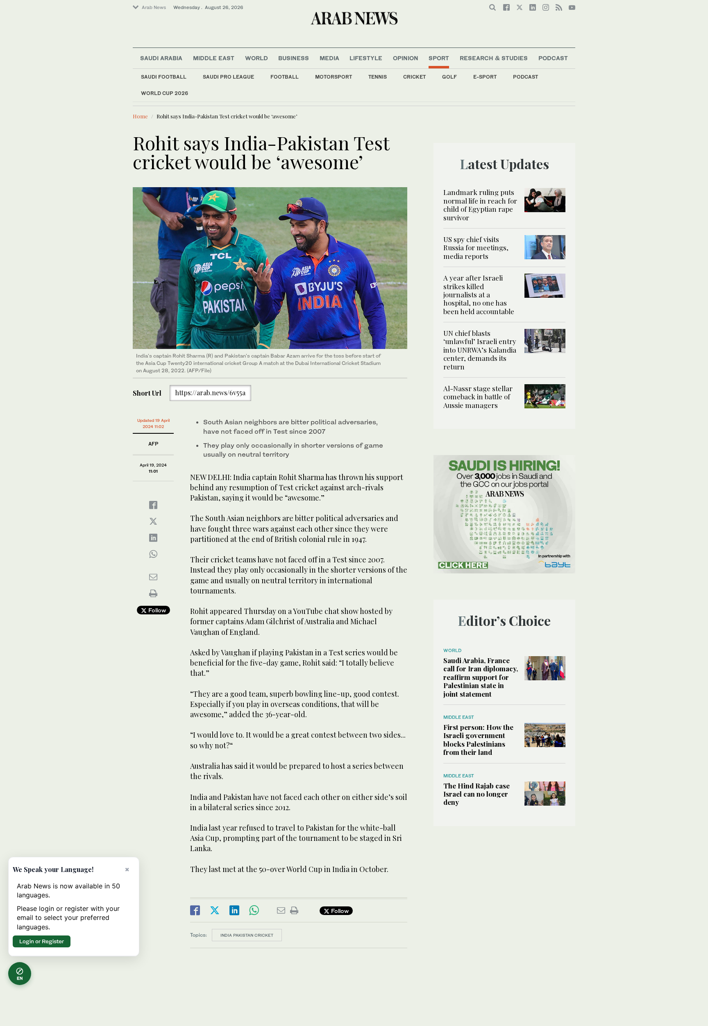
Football (284, 77)
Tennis (377, 77)
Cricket (414, 77)
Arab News (154, 7)
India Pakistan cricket (246, 935)
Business (293, 57)
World (256, 57)
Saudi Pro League (228, 77)
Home (140, 116)
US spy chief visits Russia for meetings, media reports (475, 247)
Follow (156, 610)
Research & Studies (494, 57)
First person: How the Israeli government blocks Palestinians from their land (478, 739)
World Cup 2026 (164, 93)
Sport (439, 57)
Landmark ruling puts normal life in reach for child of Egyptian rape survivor (480, 205)
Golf (449, 77)
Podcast (525, 77)
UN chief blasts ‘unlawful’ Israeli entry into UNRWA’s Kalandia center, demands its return (479, 349)
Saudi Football (163, 77)
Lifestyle (365, 57)
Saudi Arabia (161, 57)
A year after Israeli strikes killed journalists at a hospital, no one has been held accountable (478, 294)
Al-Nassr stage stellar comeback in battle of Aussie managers (478, 397)
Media (329, 57)
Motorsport (333, 77)
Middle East (213, 57)
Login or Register (41, 941)
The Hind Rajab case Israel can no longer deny (476, 794)
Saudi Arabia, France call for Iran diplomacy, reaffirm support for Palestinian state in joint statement (480, 677)
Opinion (405, 57)
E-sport (485, 77)
